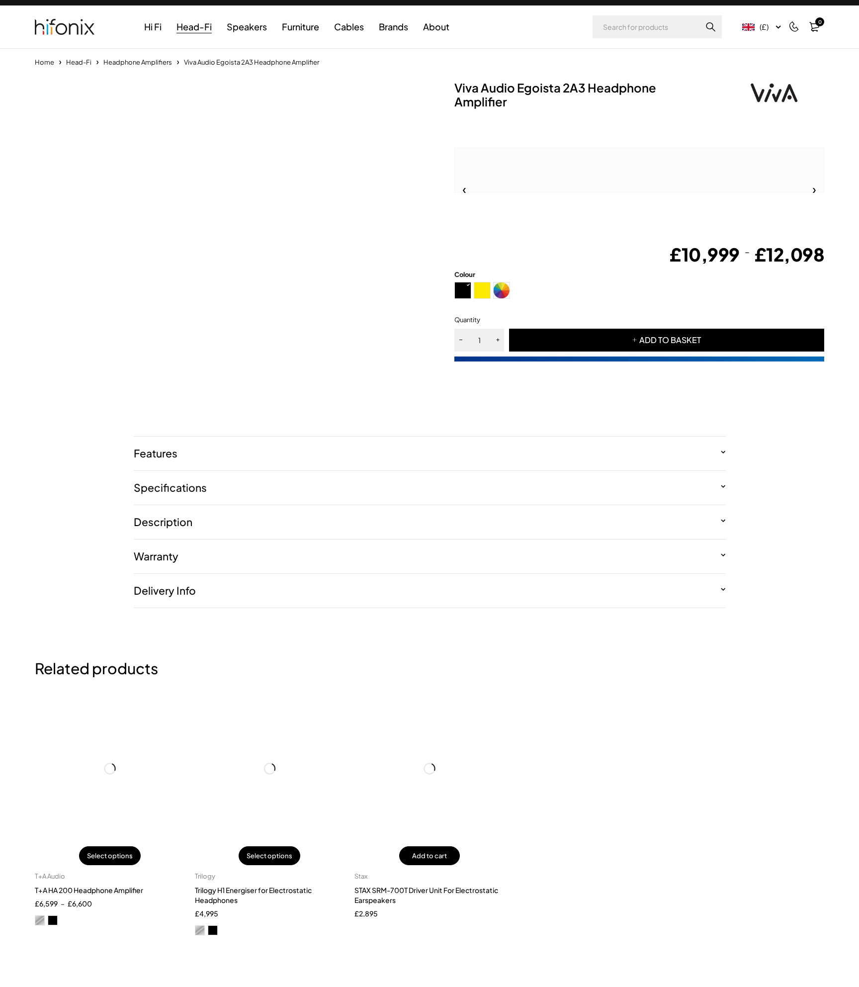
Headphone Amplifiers (137, 62)
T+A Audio (50, 876)
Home (44, 62)
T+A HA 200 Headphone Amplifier (89, 890)
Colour (464, 274)
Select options (110, 856)
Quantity (467, 320)
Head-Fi (78, 62)
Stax (360, 876)
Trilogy (205, 876)
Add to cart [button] (429, 856)
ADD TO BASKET (670, 340)
